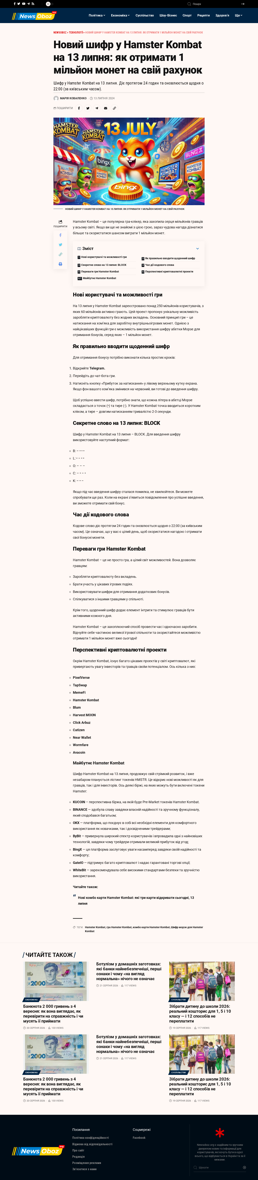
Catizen (79, 730)
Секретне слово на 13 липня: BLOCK (103, 264)
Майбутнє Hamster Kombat (99, 278)
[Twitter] (18, 3)
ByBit (77, 836)
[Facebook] (14, 3)
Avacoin (79, 752)
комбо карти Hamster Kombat (151, 927)
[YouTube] (23, 3)
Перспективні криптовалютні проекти (169, 271)
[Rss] (33, 3)
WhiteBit (79, 870)
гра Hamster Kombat (119, 927)
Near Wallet (82, 737)
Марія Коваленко (73, 98)
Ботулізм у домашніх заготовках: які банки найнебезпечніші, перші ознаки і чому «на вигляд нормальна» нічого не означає (128, 971)
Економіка (31, 1000)
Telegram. (97, 368)
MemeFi (79, 692)
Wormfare (80, 745)
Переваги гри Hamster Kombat (100, 271)
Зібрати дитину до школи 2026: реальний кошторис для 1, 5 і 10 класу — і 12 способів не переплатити (200, 1013)
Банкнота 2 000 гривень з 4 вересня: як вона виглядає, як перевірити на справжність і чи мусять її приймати (53, 1013)
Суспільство (178, 1000)
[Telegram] (28, 3)
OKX (76, 823)
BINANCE (80, 809)
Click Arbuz (81, 723)
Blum (77, 707)
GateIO (78, 863)
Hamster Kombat (86, 700)
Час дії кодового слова (159, 264)
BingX (77, 849)
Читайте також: (85, 887)
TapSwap (80, 685)
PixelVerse (81, 678)
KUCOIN (79, 802)
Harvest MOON (84, 715)
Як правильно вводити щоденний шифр (170, 258)
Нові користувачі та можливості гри (104, 256)
